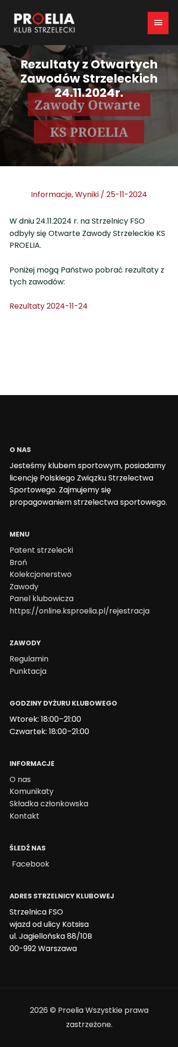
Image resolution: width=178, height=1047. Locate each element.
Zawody (23, 586)
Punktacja (28, 671)
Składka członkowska (48, 803)
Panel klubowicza (41, 598)
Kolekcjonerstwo (40, 574)
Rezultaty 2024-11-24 (48, 306)
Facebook (30, 863)
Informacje (51, 194)
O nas (20, 779)
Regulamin (28, 658)
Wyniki (87, 194)
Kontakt (24, 816)
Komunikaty (31, 791)
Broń (18, 562)
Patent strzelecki (41, 550)
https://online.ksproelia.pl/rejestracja (79, 610)
